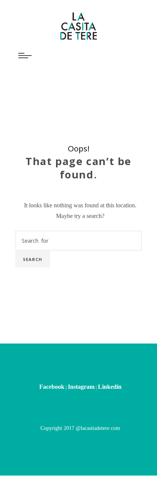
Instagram (81, 350)
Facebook (51, 350)
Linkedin (110, 350)
